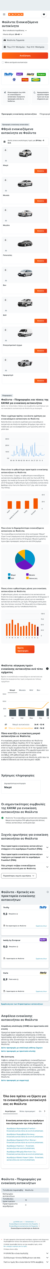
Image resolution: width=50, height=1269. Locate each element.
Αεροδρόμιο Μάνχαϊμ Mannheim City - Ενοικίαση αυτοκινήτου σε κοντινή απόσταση (25, 1153)
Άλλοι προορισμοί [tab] (27, 1111)
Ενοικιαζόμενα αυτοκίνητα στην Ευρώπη (23, 1224)
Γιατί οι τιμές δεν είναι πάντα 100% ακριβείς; (24, 1262)
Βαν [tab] (38, 690)
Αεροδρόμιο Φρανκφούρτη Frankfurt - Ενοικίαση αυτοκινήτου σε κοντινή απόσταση (25, 1129)
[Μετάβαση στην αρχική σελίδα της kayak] (15, 14)
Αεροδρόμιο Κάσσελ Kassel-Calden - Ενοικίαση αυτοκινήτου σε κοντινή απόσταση (25, 1158)
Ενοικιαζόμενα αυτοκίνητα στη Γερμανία (23, 1226)
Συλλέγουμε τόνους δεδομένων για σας (22, 1257)
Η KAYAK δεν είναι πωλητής (16, 1253)
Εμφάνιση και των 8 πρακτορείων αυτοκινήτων (22, 1004)
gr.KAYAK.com (18, 1222)
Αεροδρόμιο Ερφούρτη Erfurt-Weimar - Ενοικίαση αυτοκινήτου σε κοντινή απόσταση (25, 1141)
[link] (25, 649)
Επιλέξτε (40, 171)
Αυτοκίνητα (29, 1222)
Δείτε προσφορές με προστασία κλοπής (18, 1051)
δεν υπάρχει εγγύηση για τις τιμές (15, 1246)
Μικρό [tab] (12, 690)
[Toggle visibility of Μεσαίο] (30, 574)
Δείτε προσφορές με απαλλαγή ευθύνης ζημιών (22, 1048)
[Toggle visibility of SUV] (11, 578)
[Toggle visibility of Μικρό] (12, 574)
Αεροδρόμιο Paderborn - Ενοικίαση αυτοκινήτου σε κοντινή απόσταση (21, 1147)
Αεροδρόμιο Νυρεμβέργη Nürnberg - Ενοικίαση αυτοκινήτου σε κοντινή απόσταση (25, 1135)
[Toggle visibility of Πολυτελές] (31, 578)
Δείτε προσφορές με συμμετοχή (15, 1080)
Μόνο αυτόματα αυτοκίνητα (16, 62)
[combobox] (15, 30)
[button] (4, 14)
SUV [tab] (31, 690)
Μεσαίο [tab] (22, 690)
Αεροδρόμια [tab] (10, 1111)
